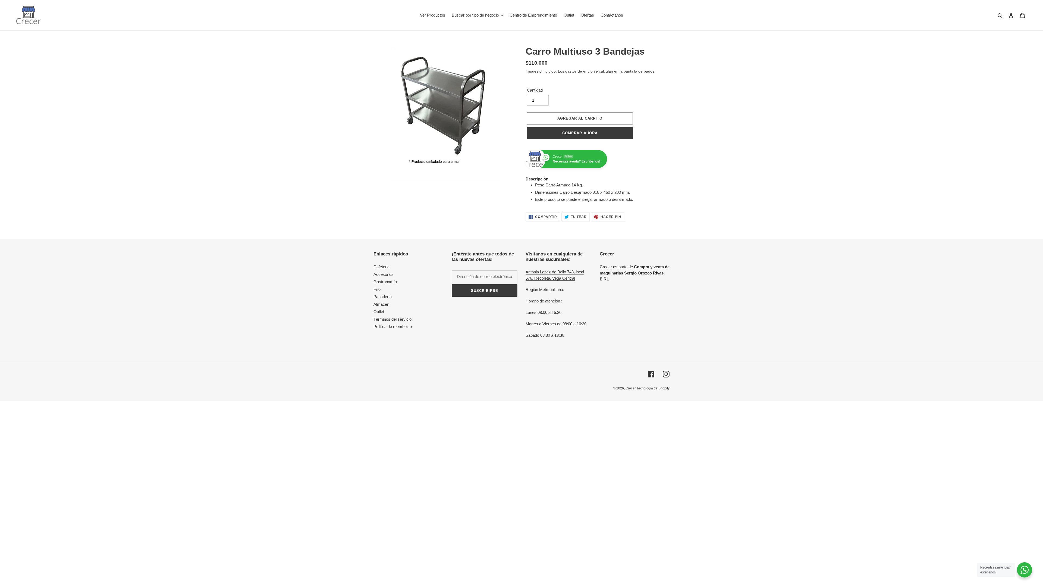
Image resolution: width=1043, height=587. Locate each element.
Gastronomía (385, 281)
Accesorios (383, 274)
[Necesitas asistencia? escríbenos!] (1024, 569)
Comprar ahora (580, 133)
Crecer (631, 388)
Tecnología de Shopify (653, 388)
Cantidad (535, 90)
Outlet (378, 311)
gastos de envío (579, 71)
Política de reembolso (392, 326)
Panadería (382, 296)
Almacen (381, 304)
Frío (377, 289)
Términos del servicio (392, 319)
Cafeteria (381, 266)
